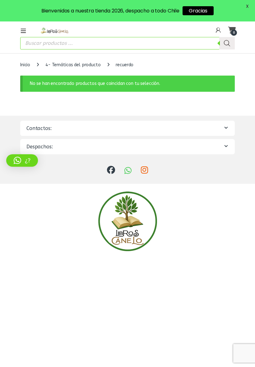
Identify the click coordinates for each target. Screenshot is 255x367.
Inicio (25, 64)
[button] (22, 160)
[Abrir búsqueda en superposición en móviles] (127, 43)
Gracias (198, 11)
